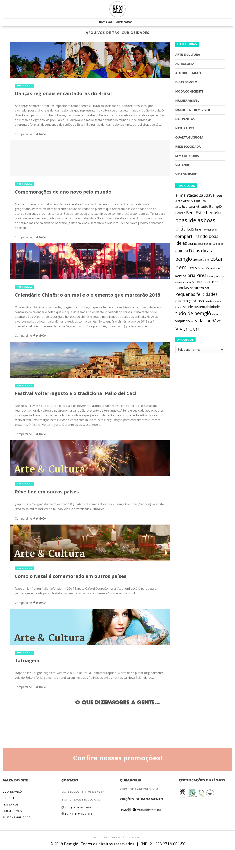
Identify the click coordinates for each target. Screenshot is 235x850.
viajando (182, 320)
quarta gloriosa (189, 300)
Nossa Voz (106, 22)
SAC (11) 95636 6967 (78, 807)
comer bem (210, 229)
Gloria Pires (194, 275)
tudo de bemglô (193, 313)
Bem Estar (195, 212)
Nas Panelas (185, 119)
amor (219, 195)
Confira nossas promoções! (117, 757)
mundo (207, 282)
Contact (130, 837)
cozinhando (205, 243)
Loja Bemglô (12, 791)
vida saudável (208, 321)
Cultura (181, 251)
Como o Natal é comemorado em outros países (70, 576)
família (201, 268)
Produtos (10, 798)
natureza (197, 288)
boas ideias (189, 220)
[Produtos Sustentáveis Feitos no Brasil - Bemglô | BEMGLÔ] (117, 9)
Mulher (197, 282)
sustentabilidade (207, 306)
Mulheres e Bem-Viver (192, 110)
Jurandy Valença (215, 276)
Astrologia (184, 64)
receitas (209, 301)
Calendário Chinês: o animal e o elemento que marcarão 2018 (87, 295)
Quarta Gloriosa (189, 137)
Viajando (182, 165)
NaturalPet (184, 128)
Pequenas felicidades (196, 294)
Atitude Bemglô (188, 73)
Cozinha (192, 243)
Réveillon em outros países (47, 491)
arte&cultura (185, 206)
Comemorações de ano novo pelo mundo (63, 192)
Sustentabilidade (16, 817)
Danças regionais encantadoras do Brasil (63, 93)
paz (207, 288)
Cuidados (217, 243)
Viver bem (188, 328)
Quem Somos (124, 22)
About (97, 837)
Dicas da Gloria (201, 259)
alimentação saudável (195, 195)
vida (192, 321)
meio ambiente (183, 282)
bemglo (213, 212)
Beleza (180, 213)
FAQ (139, 837)
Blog (121, 837)
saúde (188, 306)
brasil (199, 229)
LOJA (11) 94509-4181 (79, 813)
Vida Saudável (186, 174)
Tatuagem (27, 660)
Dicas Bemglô (186, 82)
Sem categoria (187, 156)
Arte (178, 201)
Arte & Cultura (24, 85)
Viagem (216, 314)
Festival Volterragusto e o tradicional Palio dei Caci (75, 393)
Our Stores (109, 837)
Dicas (194, 250)
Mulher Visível (187, 100)
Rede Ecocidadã (188, 146)
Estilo (192, 267)
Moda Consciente (189, 91)
